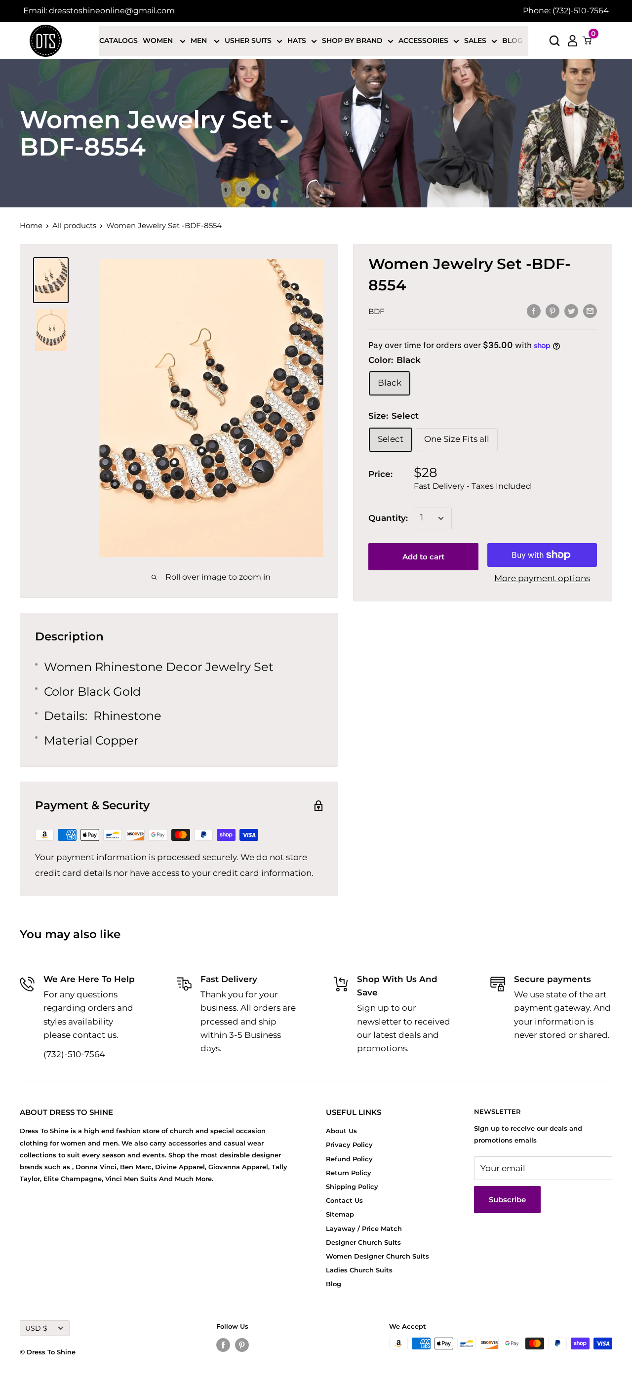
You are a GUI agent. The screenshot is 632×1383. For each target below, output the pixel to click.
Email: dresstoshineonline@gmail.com (99, 10)
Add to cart (423, 556)
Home (31, 225)
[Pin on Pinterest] (552, 310)
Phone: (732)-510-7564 (566, 10)
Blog (512, 40)
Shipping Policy (352, 1186)
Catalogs (118, 40)
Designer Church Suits (363, 1242)
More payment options (542, 578)
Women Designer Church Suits (377, 1256)
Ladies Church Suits (359, 1270)
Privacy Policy (349, 1144)
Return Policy (348, 1173)
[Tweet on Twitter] (571, 310)
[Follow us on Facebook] (223, 1345)
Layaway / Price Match (364, 1228)
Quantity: (388, 518)
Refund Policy (349, 1159)
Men (200, 40)
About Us (341, 1131)
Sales (475, 40)
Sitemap (340, 1214)
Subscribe (507, 1199)
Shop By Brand (352, 40)
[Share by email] (590, 310)
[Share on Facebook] (534, 310)
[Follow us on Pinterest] (242, 1345)
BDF (376, 311)
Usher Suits (248, 40)
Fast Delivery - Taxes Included (472, 486)
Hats (296, 40)
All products (74, 225)
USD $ (36, 1328)
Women (159, 40)
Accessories (423, 40)
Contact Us (344, 1200)
